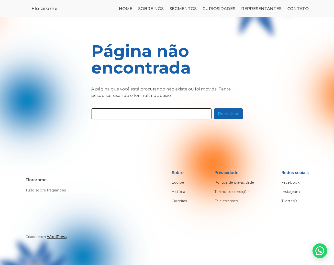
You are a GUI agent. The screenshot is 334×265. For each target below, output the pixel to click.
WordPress (57, 237)
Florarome (44, 8)
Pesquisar (228, 113)
